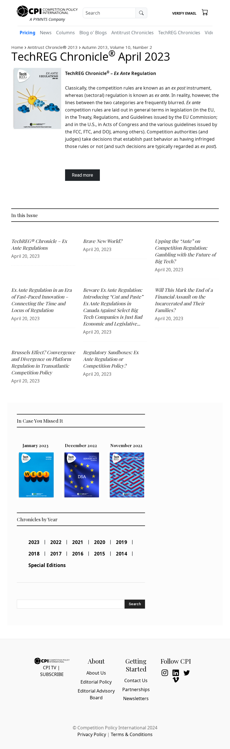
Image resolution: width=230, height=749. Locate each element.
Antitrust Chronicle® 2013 (52, 47)
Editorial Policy (96, 682)
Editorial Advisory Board (96, 694)
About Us (96, 673)
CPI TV (49, 667)
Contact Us (136, 680)
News (46, 32)
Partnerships (136, 689)
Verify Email (184, 13)
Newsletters (136, 698)
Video (211, 32)
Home (17, 47)
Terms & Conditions (132, 734)
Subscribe (52, 674)
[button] (205, 12)
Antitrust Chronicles (132, 32)
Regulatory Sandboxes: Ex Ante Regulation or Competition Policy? (111, 359)
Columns (65, 32)
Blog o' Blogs (93, 32)
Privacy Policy (91, 734)
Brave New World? (102, 241)
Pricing (27, 32)
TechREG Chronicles (179, 32)
